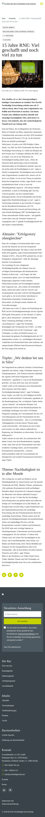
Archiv (4, 721)
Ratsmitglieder (7, 671)
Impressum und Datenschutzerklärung (10, 802)
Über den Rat (7, 666)
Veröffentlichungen (9, 711)
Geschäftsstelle (7, 686)
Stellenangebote (8, 676)
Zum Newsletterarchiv (12, 647)
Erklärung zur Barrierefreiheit (13, 740)
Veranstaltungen (8, 705)
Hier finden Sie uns (12, 765)
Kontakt (5, 779)
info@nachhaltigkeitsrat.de (15, 774)
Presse (4, 784)
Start (3, 18)
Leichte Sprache (8, 735)
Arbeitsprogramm (8, 681)
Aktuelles (12, 18)
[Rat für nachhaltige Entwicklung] (19, 3)
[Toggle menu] (41, 3)
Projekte (5, 715)
